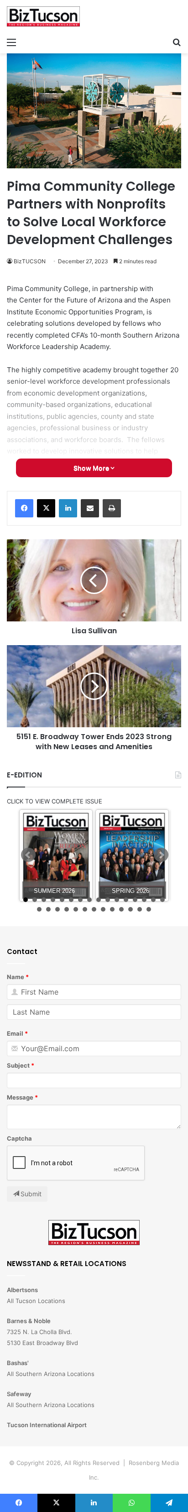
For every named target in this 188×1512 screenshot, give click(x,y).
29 (148, 909)
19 (57, 909)
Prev (28, 855)
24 (103, 909)
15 (153, 899)
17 (39, 909)
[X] (46, 508)
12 (126, 899)
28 (139, 909)
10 (107, 899)
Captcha (19, 1138)
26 (121, 909)
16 (162, 899)
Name (15, 976)
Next (161, 855)
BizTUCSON (30, 261)
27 (130, 909)
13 (135, 899)
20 (66, 909)
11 (117, 899)
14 (144, 899)
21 (75, 909)
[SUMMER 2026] (56, 855)
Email (15, 1033)
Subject (18, 1065)
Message (20, 1097)
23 (94, 909)
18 (48, 909)
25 (112, 909)
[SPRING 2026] (132, 855)
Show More (91, 468)
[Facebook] (24, 508)
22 (85, 909)
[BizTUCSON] (43, 16)
